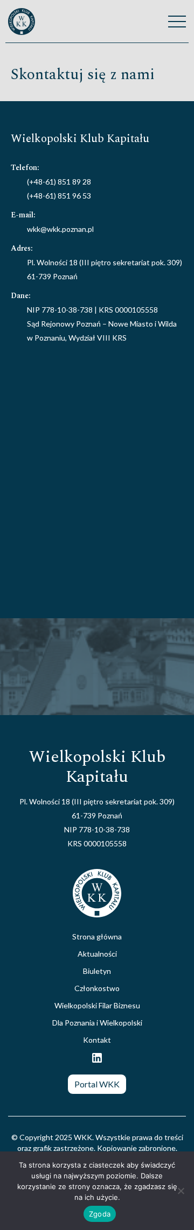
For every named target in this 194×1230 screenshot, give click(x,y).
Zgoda (99, 1214)
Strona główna (97, 936)
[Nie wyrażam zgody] (180, 1190)
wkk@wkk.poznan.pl (60, 229)
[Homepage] (21, 21)
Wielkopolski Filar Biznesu (97, 1005)
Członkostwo (97, 988)
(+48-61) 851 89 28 (59, 181)
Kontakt (97, 1039)
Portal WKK (97, 1084)
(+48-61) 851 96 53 (59, 195)
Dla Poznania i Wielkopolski (97, 1022)
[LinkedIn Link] (97, 1061)
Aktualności (97, 953)
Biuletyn (97, 970)
